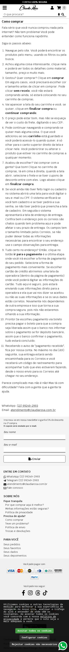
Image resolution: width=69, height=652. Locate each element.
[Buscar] (62, 14)
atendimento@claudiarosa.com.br (33, 410)
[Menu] (5, 7)
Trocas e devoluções (17, 531)
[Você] (52, 7)
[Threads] (38, 593)
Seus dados (11, 551)
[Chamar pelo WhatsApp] (62, 645)
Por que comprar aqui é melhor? (24, 504)
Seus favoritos (12, 548)
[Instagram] (30, 593)
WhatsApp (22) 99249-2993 (23, 476)
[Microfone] (59, 14)
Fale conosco (14, 487)
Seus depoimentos (15, 555)
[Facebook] (23, 593)
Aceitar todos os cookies (34, 631)
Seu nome (10, 432)
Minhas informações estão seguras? (27, 508)
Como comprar (14, 519)
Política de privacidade (19, 512)
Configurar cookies (34, 637)
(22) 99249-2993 (27, 406)
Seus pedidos (12, 544)
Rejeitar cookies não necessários (34, 644)
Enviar (36, 459)
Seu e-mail (10, 444)
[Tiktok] (45, 593)
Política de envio (15, 527)
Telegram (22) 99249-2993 (22, 480)
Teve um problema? (17, 523)
